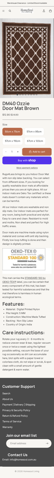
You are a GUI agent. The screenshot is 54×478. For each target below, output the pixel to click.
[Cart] (50, 11)
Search (6, 393)
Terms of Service (11, 421)
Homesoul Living (31, 471)
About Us (7, 398)
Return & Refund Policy (15, 415)
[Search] (10, 11)
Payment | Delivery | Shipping (18, 404)
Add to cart (39, 151)
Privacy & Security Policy (16, 410)
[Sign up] (47, 443)
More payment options (27, 168)
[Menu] (3, 10)
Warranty (7, 426)
